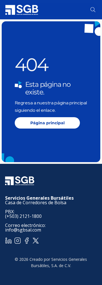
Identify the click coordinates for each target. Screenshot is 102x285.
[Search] (93, 9)
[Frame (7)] (8, 240)
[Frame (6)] (26, 240)
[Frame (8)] (17, 240)
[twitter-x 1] (35, 240)
